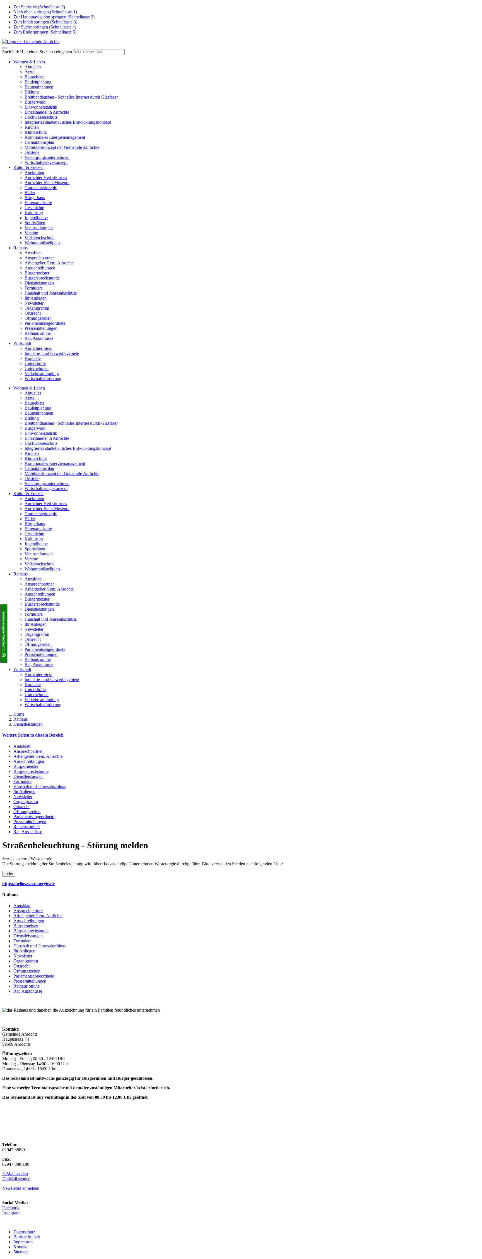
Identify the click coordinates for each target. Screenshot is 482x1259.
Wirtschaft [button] (22, 343)
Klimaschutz (36, 132)
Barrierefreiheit (26, 1236)
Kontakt (20, 1246)
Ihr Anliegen (36, 298)
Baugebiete (34, 77)
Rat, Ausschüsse (39, 338)
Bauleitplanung (38, 82)
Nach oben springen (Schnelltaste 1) (45, 11)
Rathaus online (38, 333)
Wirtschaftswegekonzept (46, 162)
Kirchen (32, 127)
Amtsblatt (33, 252)
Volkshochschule (39, 237)
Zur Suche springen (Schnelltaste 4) (44, 27)
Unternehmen (37, 368)
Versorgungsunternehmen (47, 157)
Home (18, 714)
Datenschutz (24, 1231)
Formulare (34, 288)
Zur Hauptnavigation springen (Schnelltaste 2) (54, 17)
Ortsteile (32, 152)
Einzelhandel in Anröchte (47, 112)
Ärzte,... (32, 72)
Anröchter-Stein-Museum (47, 182)
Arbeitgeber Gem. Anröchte (49, 263)
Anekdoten (34, 172)
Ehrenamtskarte (38, 202)
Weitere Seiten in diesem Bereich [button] (33, 735)
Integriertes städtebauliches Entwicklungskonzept (68, 122)
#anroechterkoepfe (41, 187)
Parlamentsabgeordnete (45, 323)
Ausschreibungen (40, 268)
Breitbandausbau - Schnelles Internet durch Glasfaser (71, 97)
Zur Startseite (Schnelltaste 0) (39, 6)
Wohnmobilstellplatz (43, 242)
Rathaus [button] (20, 247)
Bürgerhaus (35, 197)
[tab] (241, 735)
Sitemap (20, 1252)
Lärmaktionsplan (39, 142)
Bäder (30, 192)
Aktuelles (33, 66)
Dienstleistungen (39, 283)
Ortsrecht (33, 313)
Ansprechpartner (39, 257)
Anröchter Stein (38, 348)
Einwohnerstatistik (41, 107)
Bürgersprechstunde (42, 278)
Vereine (31, 232)
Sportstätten (35, 222)
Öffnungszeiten (38, 318)
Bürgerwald (35, 102)
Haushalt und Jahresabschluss (51, 293)
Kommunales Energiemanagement (55, 137)
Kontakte (33, 358)
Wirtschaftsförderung (43, 378)
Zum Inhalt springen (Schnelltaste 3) (45, 22)
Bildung (32, 92)
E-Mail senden (15, 1173)
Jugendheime (36, 217)
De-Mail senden (16, 1178)
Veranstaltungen (39, 227)
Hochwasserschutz (41, 117)
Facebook (11, 1207)
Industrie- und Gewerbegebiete (52, 353)
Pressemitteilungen (41, 328)
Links (8, 874)
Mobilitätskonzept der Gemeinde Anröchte (62, 147)
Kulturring (34, 212)
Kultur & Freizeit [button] (28, 167)
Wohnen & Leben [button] (29, 61)
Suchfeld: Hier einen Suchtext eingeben (37, 51)
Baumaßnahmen (39, 87)
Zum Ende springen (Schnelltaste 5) (44, 32)
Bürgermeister (37, 273)
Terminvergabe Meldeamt (4, 630)
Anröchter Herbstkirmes (46, 177)
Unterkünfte (35, 363)
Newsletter (34, 303)
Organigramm (37, 308)
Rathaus (20, 719)
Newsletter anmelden (20, 1188)
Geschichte (34, 207)
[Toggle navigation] (4, 48)
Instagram (11, 1212)
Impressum (23, 1241)
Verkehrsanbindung (42, 373)
